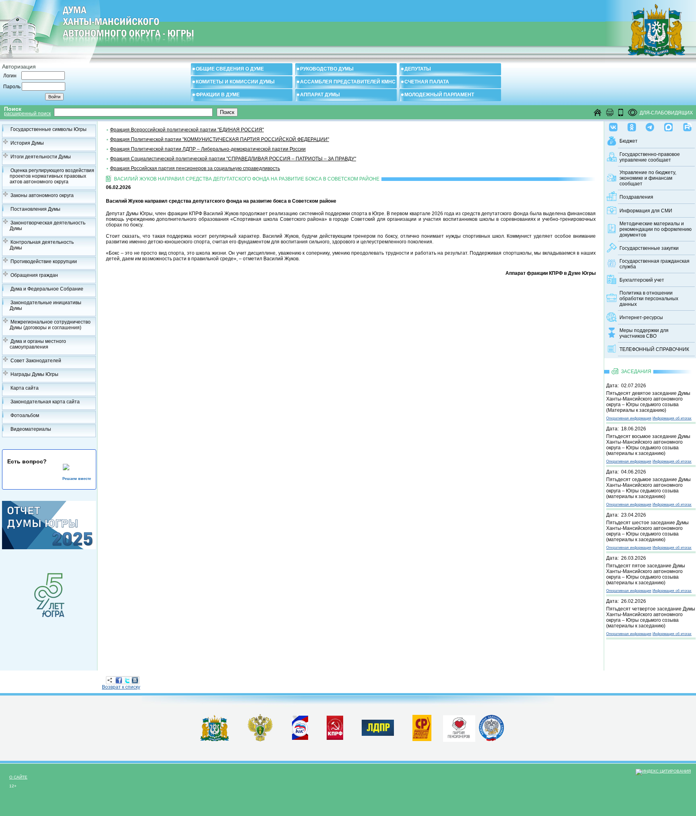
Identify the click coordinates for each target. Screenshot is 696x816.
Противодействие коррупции (43, 261)
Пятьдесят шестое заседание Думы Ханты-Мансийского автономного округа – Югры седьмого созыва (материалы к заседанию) (647, 531)
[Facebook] (119, 680)
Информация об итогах (672, 418)
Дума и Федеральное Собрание (46, 289)
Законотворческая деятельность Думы (47, 225)
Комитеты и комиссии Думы (235, 82)
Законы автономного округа (42, 195)
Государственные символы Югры (48, 129)
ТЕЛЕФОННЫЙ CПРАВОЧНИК (654, 349)
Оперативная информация (628, 418)
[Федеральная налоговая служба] (491, 739)
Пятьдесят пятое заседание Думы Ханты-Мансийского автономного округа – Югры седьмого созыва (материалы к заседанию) (645, 574)
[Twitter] (127, 680)
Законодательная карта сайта (45, 402)
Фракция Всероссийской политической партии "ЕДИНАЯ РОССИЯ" (187, 130)
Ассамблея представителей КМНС (348, 82)
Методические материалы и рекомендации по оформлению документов (655, 229)
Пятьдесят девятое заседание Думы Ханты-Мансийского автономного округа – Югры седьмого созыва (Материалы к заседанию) (648, 401)
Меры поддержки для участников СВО (644, 333)
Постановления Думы (35, 209)
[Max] (668, 125)
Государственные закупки (649, 248)
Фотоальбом (24, 415)
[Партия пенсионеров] (459, 727)
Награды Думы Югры (34, 374)
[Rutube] (687, 125)
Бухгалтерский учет (641, 280)
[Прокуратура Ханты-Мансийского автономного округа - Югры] (260, 740)
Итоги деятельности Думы (40, 157)
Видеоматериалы (30, 429)
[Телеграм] (650, 125)
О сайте (18, 777)
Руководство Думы (327, 69)
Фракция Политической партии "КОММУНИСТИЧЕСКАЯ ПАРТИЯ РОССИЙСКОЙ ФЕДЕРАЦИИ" (219, 139)
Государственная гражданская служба (654, 264)
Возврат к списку (121, 687)
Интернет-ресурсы (641, 317)
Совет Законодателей (35, 360)
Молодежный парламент (439, 95)
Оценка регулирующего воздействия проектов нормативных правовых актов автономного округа (52, 176)
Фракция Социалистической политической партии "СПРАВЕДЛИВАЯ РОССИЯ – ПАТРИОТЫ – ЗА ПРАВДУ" (233, 159)
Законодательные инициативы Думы (45, 305)
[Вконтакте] (613, 125)
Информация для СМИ (645, 211)
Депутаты (417, 69)
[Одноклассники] (632, 125)
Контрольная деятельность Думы (42, 245)
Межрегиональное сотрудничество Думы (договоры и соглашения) (50, 324)
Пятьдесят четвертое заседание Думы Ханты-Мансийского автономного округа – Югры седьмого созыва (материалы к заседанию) (650, 617)
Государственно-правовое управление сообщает (649, 157)
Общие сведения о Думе (230, 69)
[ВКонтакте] (135, 680)
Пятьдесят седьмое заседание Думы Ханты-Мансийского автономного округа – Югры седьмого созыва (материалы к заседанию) (648, 488)
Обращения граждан (34, 275)
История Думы (27, 143)
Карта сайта (24, 388)
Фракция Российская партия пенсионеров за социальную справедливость (195, 168)
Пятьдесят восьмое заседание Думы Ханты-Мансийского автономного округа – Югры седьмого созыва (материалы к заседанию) (648, 445)
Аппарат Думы (320, 95)
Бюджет (628, 141)
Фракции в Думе (218, 95)
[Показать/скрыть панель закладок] (110, 680)
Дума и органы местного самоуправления (38, 344)
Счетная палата (426, 82)
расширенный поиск (27, 113)
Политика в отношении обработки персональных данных (648, 298)
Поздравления (636, 197)
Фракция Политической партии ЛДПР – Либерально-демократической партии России (208, 149)
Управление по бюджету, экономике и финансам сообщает (647, 178)
